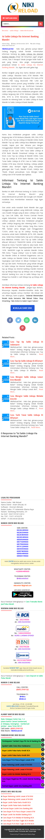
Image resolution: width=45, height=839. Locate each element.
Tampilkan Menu (10, 18)
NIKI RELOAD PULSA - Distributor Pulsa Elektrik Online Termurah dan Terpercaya (25, 830)
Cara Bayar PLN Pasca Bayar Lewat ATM (18, 760)
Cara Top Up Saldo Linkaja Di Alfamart (26, 360)
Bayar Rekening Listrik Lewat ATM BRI (17, 765)
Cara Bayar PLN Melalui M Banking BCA (18, 817)
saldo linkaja (36, 43)
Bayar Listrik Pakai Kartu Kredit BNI (16, 755)
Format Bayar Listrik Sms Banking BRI (17, 786)
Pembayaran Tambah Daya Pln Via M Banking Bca (21, 741)
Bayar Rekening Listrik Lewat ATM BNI (17, 769)
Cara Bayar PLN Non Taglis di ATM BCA (18, 824)
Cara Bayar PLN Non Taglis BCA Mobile (18, 820)
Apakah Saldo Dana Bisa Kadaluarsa (16, 746)
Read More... (36, 427)
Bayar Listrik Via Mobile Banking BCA (16, 774)
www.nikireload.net (8, 45)
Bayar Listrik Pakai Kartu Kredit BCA (16, 750)
